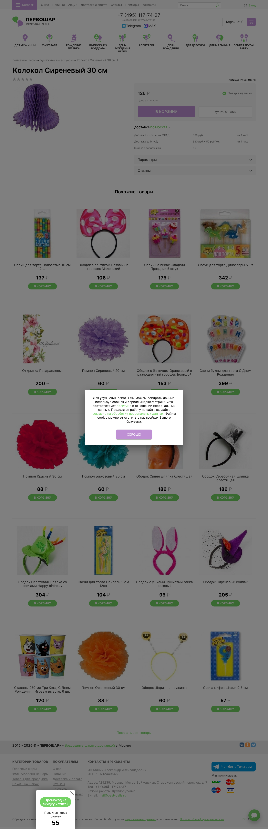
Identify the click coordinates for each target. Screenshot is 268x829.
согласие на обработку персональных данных (128, 413)
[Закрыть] (72, 793)
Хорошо (134, 434)
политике (124, 406)
